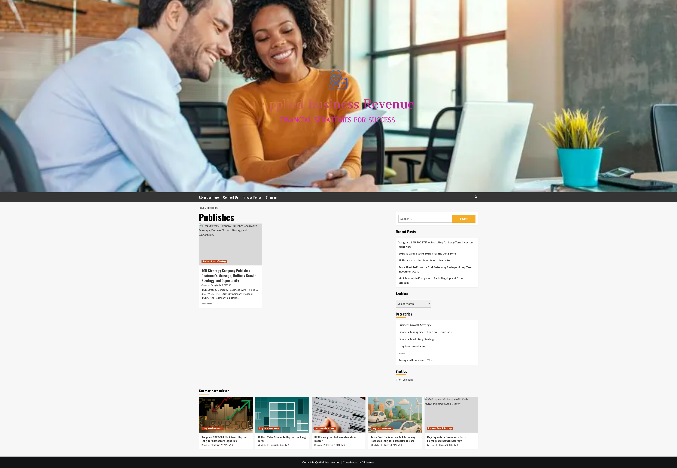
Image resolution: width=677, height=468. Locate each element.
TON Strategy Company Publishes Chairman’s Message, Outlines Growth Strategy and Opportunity (229, 275)
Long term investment (412, 346)
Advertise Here (209, 197)
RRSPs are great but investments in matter (424, 260)
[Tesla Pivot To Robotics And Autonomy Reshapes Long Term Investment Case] (395, 415)
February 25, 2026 (333, 444)
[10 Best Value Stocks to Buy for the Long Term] (282, 415)
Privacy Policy (252, 197)
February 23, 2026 (446, 444)
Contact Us (230, 197)
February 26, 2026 (277, 444)
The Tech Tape (404, 379)
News (401, 353)
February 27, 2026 (221, 444)
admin (206, 285)
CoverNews (350, 462)
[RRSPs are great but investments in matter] (338, 415)
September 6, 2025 (221, 285)
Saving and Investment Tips (415, 360)
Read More (207, 303)
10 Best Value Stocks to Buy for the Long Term (427, 253)
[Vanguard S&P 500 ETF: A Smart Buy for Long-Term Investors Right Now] (226, 415)
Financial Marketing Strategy (416, 339)
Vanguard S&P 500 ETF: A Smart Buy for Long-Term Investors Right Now (436, 244)
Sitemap (271, 197)
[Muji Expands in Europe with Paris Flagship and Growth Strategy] (451, 415)
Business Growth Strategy (214, 261)
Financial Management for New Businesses (425, 332)
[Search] (476, 197)
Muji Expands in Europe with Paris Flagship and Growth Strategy (432, 280)
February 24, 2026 (390, 444)
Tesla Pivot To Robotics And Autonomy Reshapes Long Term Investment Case (435, 269)
